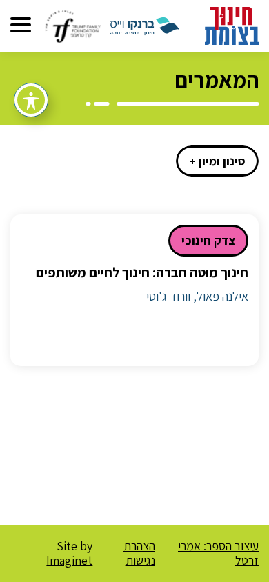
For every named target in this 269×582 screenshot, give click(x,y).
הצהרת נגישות (139, 553)
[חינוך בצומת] (232, 25)
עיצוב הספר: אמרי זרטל (218, 553)
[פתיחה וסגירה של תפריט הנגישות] (31, 100)
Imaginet (69, 560)
